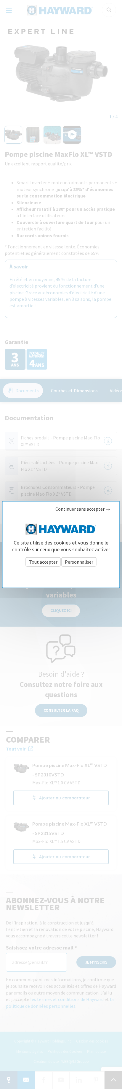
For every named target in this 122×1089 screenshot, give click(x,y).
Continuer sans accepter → (82, 509)
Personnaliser (79, 562)
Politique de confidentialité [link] (61, 574)
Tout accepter (43, 562)
